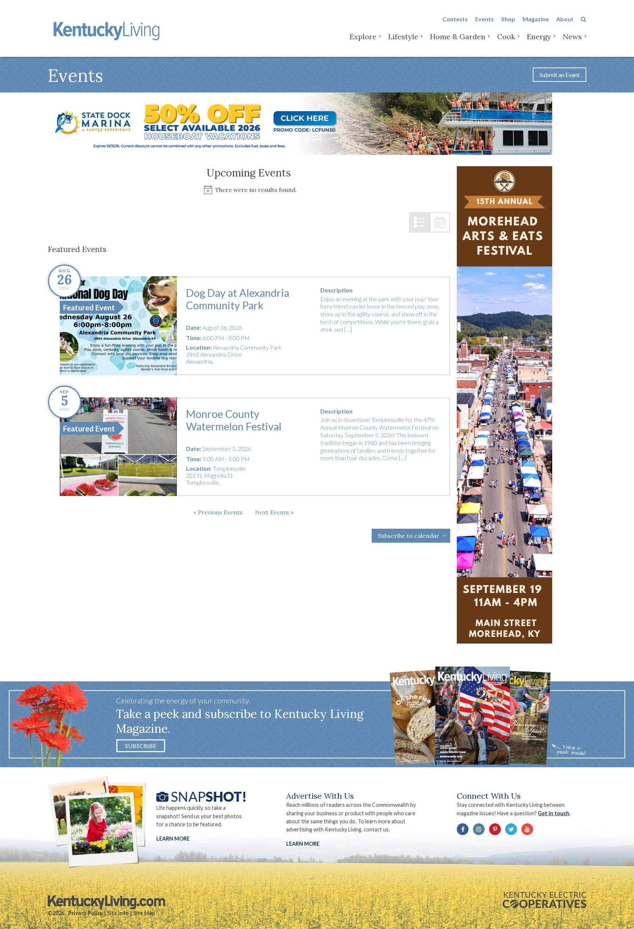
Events (484, 18)
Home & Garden (457, 36)
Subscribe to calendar (408, 535)
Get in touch (553, 813)
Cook (506, 36)
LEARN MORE (303, 844)
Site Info (118, 913)
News (572, 36)
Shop (508, 18)
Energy (539, 36)
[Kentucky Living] (108, 30)
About (564, 18)
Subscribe (140, 745)
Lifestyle (403, 36)
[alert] (249, 189)
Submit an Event (559, 74)
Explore (363, 36)
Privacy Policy (85, 913)
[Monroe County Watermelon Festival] (118, 446)
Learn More (173, 838)
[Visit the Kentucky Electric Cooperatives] (544, 900)
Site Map (144, 913)
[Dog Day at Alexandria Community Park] (118, 325)
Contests (455, 18)
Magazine (535, 18)
